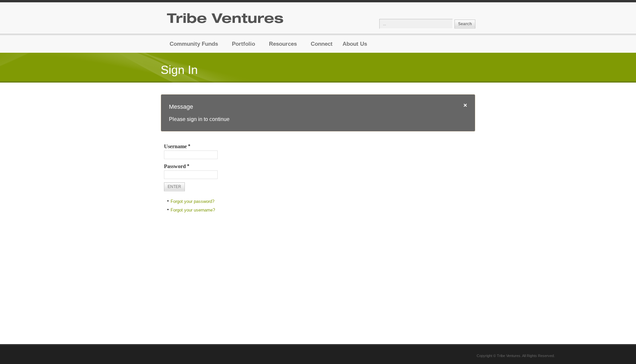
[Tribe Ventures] (225, 20)
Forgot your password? (192, 201)
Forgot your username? (193, 210)
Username (177, 146)
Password (176, 166)
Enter (174, 186)
